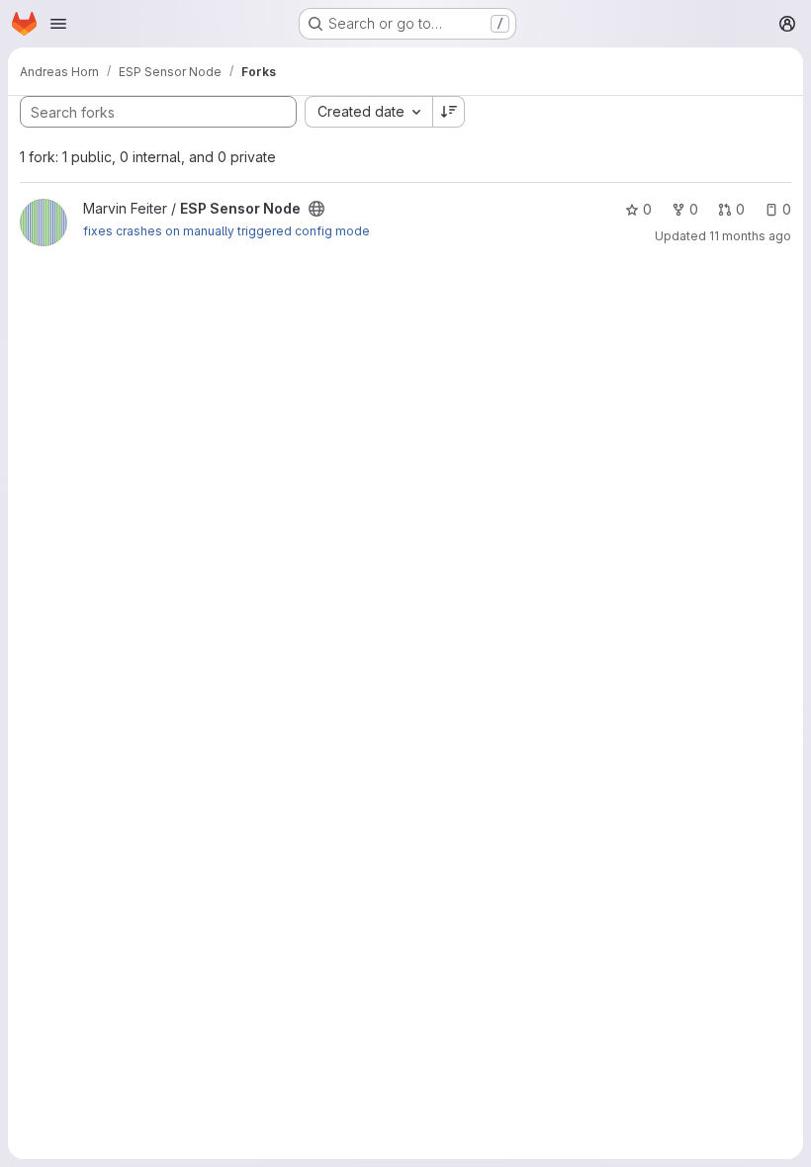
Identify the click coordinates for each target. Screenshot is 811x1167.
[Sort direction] (449, 112)
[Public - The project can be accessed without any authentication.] (316, 209)
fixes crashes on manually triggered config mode (226, 231)
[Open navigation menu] (58, 24)
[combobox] (368, 112)
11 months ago (750, 235)
